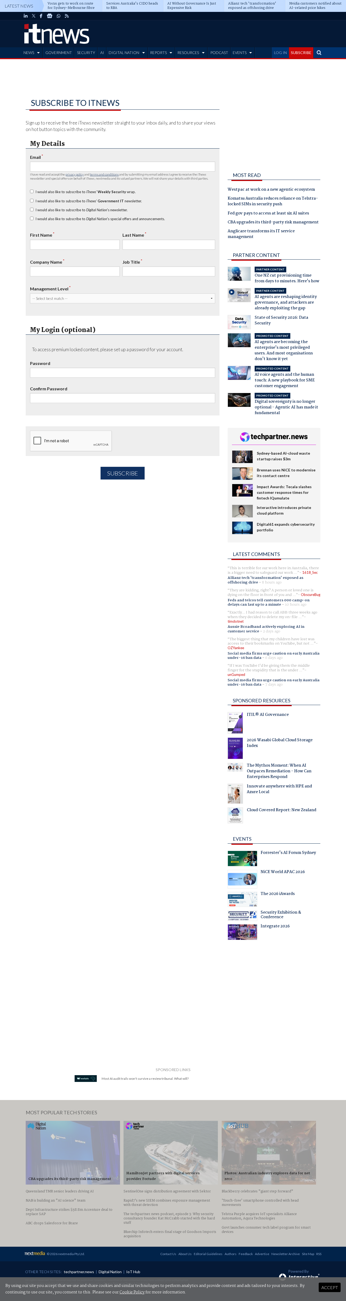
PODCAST (219, 52)
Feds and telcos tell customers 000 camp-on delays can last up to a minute (269, 602)
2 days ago (271, 631)
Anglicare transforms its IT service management (261, 234)
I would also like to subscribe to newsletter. (88, 201)
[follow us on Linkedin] (26, 16)
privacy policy (74, 174)
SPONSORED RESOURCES (261, 700)
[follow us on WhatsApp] (59, 16)
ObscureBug (310, 594)
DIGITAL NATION (124, 52)
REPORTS (158, 52)
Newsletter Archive (285, 1254)
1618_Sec (310, 572)
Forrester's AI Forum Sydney (288, 853)
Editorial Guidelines (208, 1254)
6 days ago (274, 658)
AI (102, 52)
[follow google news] (50, 16)
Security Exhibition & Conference (281, 915)
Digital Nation (110, 1271)
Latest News (19, 5)
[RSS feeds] (67, 16)
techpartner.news (79, 1271)
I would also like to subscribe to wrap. (85, 192)
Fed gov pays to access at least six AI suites (268, 214)
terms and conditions (104, 174)
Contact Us (168, 1254)
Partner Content (256, 255)
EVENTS (240, 52)
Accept (329, 1287)
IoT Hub (133, 1271)
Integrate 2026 (275, 927)
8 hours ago (272, 582)
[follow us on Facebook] (41, 16)
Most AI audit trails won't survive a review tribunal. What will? (145, 1079)
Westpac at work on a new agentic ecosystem (271, 190)
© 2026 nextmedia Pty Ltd (65, 1254)
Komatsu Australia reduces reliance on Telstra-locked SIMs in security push (273, 201)
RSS (318, 1254)
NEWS (29, 52)
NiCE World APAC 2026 (283, 872)
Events (242, 839)
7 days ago (274, 685)
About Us (185, 1254)
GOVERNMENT (58, 52)
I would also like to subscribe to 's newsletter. (81, 210)
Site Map (308, 1254)
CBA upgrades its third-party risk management (273, 223)
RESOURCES (188, 52)
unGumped (236, 674)
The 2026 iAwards (278, 894)
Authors (231, 1254)
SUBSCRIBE (301, 52)
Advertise (262, 1254)
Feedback (246, 1254)
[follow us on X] (34, 16)
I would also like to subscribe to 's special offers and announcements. (100, 219)
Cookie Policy (132, 1292)
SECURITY (86, 52)
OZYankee (236, 648)
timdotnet (236, 621)
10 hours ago (296, 605)
